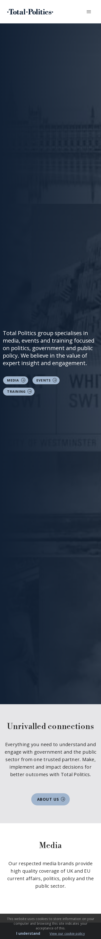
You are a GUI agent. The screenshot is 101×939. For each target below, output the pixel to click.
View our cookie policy (67, 933)
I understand (28, 933)
